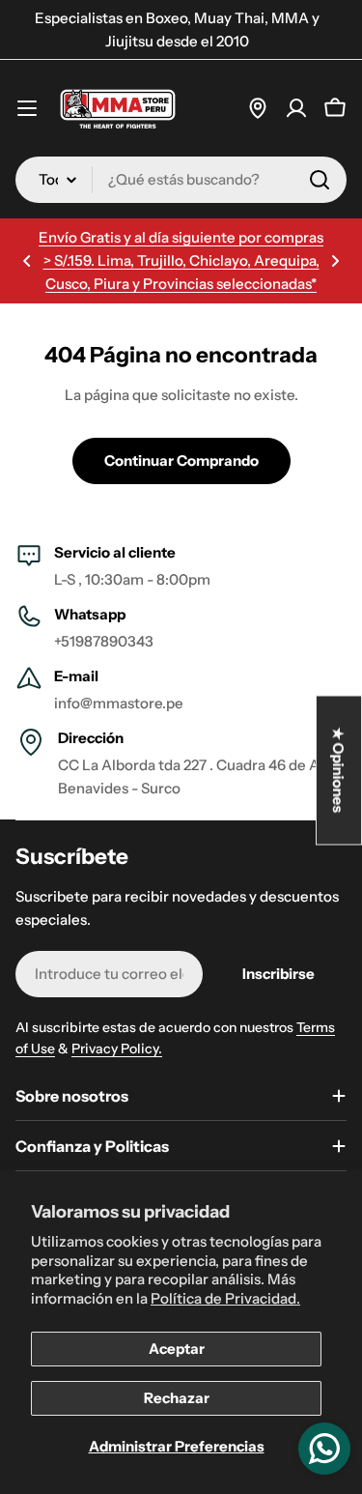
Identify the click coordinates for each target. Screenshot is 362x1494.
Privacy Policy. (116, 1048)
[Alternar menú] (27, 108)
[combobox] (181, 180)
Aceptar (177, 1348)
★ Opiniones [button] (339, 771)
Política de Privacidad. (225, 1298)
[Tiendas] (257, 108)
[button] (27, 261)
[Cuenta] (296, 108)
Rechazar (176, 1398)
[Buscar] (319, 179)
